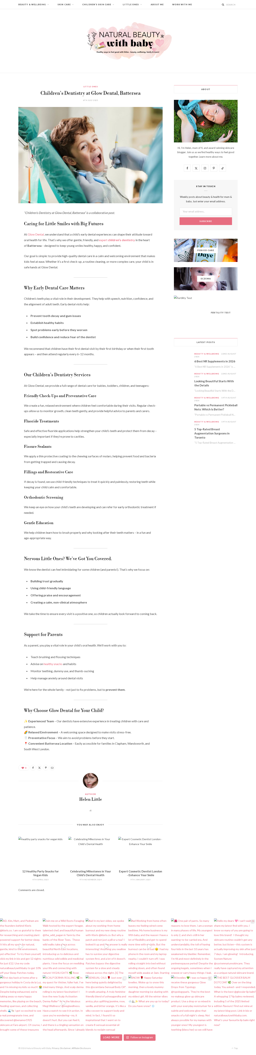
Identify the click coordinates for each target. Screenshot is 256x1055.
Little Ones (131, 4)
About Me (157, 4)
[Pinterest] (8, 243)
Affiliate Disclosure (81, 1048)
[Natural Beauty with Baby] (128, 41)
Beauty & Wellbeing (32, 4)
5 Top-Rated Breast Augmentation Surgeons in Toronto (212, 433)
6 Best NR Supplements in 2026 (214, 361)
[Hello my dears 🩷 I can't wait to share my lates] (235, 946)
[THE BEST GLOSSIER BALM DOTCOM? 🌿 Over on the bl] (235, 1003)
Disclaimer (65, 1048)
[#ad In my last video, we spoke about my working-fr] (107, 946)
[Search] (223, 4)
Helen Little (90, 799)
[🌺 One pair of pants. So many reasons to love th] (192, 946)
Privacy (55, 1048)
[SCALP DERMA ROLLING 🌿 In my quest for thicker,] (64, 1003)
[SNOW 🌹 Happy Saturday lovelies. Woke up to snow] (149, 1003)
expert (117, 240)
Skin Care (64, 4)
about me (217, 156)
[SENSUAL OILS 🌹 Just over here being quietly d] (107, 1003)
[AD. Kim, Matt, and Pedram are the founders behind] (21, 946)
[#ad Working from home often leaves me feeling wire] (149, 946)
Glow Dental (36, 234)
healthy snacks (53, 664)
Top (236, 1048)
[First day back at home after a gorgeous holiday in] (21, 1003)
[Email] (8, 253)
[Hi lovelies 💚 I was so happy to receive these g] (192, 1003)
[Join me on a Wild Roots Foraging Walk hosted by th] (64, 946)
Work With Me (182, 4)
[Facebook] (8, 224)
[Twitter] (8, 233)
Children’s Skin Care (96, 4)
